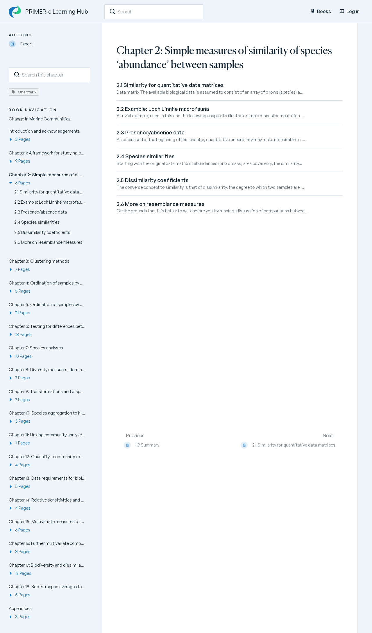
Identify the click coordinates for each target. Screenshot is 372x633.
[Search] (112, 11)
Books (324, 11)
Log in (353, 11)
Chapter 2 (27, 91)
